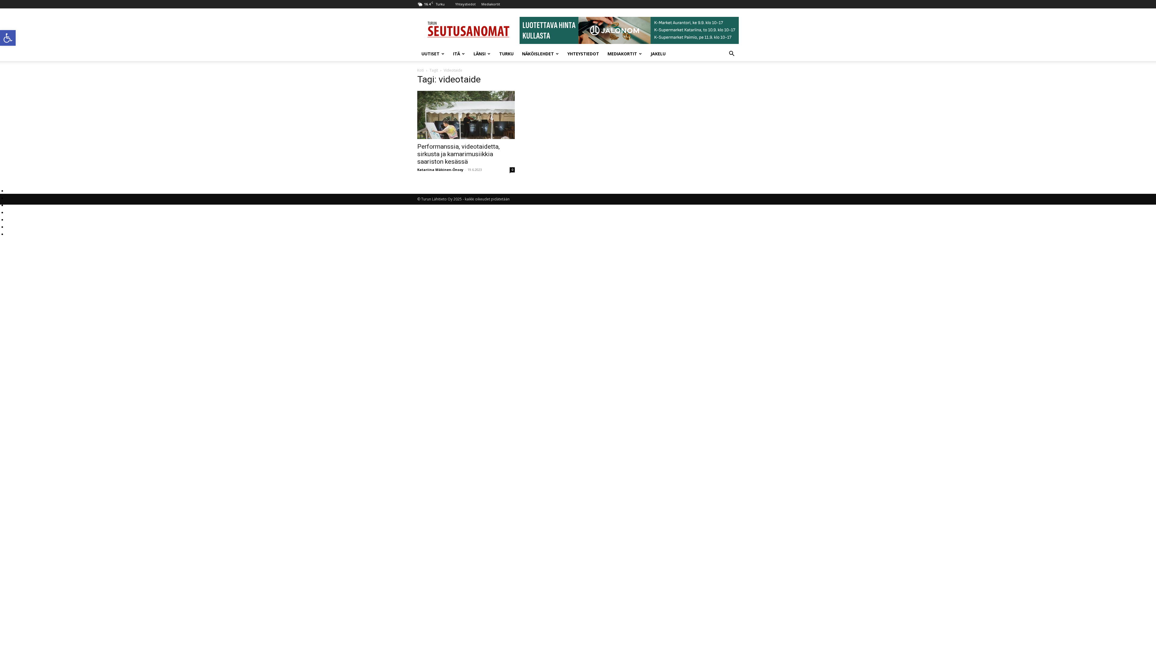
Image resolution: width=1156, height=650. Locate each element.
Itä (456, 54)
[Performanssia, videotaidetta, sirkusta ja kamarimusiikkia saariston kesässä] (466, 115)
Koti (420, 70)
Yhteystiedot (465, 4)
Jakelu (658, 54)
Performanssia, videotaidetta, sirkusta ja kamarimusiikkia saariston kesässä (458, 154)
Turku (506, 54)
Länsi (480, 54)
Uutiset (430, 54)
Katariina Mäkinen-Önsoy (440, 169)
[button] (8, 38)
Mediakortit (490, 4)
